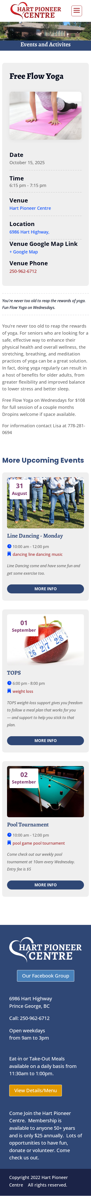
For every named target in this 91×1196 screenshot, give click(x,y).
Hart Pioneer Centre (30, 208)
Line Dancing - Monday (35, 536)
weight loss (23, 691)
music (57, 554)
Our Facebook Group (45, 975)
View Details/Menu (35, 1090)
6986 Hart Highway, (29, 232)
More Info (45, 588)
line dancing (39, 554)
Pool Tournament (28, 824)
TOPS (14, 673)
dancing (20, 554)
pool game (22, 843)
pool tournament (49, 843)
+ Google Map (23, 252)
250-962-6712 (23, 271)
